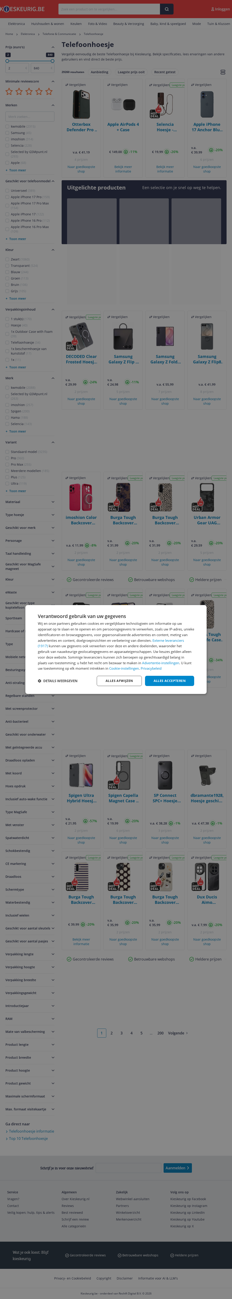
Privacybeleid (151, 668)
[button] (57, 681)
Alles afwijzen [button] (119, 681)
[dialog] (116, 649)
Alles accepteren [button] (170, 681)
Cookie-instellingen (124, 668)
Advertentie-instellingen (160, 663)
